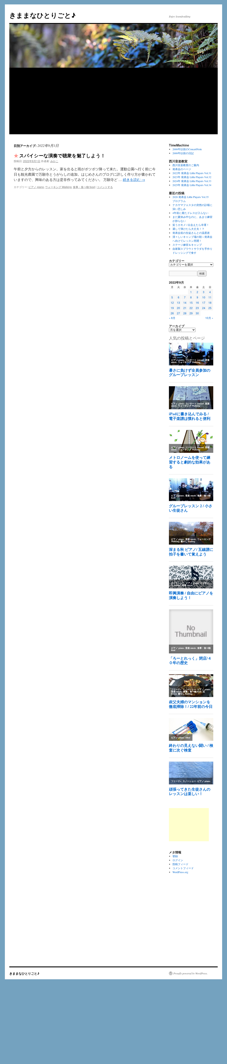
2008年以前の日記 (183, 153)
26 (172, 313)
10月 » (209, 318)
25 (209, 308)
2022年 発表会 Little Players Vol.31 (191, 173)
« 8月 (172, 318)
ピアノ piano (36, 187)
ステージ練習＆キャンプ (187, 244)
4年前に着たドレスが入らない (190, 213)
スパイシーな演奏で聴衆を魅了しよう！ (62, 155)
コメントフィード (183, 868)
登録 (175, 856)
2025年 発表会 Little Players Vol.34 (191, 185)
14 (184, 302)
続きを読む (134, 179)
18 (209, 302)
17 (203, 302)
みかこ (54, 161)
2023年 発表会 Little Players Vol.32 (191, 177)
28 (184, 313)
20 (178, 308)
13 (178, 302)
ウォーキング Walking (58, 187)
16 (197, 302)
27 (178, 313)
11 (209, 297)
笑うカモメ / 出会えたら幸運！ (190, 225)
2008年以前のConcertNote (187, 149)
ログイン (177, 860)
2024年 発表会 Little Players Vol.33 (191, 181)
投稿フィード (180, 864)
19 (172, 308)
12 (172, 302)
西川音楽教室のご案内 (185, 165)
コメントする (105, 187)
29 (191, 313)
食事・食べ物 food (84, 187)
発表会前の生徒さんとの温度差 (191, 232)
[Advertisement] (113, 101)
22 (191, 308)
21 (184, 308)
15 (191, 302)
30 (197, 313)
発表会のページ (181, 169)
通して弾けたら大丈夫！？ (188, 228)
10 (203, 297)
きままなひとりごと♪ (42, 15)
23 (197, 308)
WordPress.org (180, 872)
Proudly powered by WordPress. (190, 973)
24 (203, 308)
